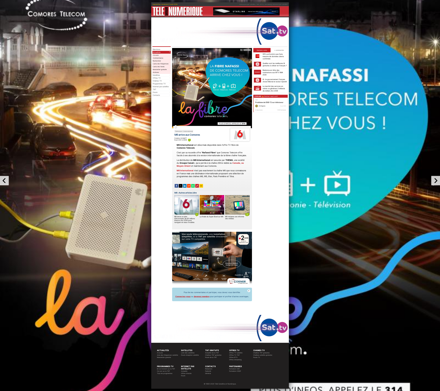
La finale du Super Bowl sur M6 (186, 217)
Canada (236, 163)
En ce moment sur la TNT (166, 369)
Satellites (156, 75)
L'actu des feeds (159, 66)
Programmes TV (159, 84)
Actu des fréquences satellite (167, 355)
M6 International (185, 170)
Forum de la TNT (211, 357)
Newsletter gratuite (160, 69)
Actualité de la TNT (212, 353)
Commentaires (158, 58)
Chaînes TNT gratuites (213, 355)
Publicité (208, 371)
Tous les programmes (164, 373)
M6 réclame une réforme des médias (209, 218)
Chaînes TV (157, 81)
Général (208, 373)
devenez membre (201, 296)
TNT (257, 4)
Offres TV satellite (235, 353)
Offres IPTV (233, 357)
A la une (156, 55)
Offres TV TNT (234, 355)
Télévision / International (184, 131)
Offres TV (157, 78)
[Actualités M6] (240, 140)
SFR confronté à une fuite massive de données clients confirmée (273, 56)
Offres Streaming (235, 360)
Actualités (157, 52)
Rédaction (208, 369)
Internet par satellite (280, 4)
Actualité (184, 371)
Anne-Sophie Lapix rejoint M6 (235, 218)
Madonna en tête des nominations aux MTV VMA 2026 (273, 72)
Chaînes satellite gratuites (262, 355)
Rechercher (157, 61)
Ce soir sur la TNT (163, 371)
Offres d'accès (186, 373)
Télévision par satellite (247, 4)
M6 (175, 193)
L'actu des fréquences (161, 64)
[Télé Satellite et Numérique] (178, 11)
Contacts (156, 95)
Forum (155, 92)
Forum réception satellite (190, 355)
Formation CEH (234, 369)
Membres (156, 49)
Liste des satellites (188, 353)
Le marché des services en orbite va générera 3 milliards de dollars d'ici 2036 (274, 88)
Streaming (268, 4)
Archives (156, 72)
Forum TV (256, 357)
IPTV (262, 4)
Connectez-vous (183, 296)
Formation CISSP (235, 371)
